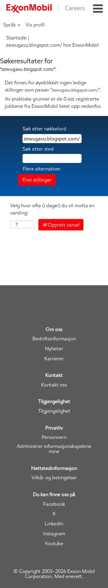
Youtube (54, 543)
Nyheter (54, 349)
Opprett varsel (63, 225)
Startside (16, 38)
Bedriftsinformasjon (54, 339)
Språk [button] (10, 25)
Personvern (54, 437)
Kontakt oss (54, 385)
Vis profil (35, 25)
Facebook (54, 504)
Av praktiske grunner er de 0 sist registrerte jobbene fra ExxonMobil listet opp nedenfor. (53, 102)
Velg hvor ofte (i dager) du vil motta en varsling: (52, 209)
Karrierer (54, 358)
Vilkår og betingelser (54, 477)
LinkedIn (54, 524)
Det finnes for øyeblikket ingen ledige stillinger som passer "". (53, 86)
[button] (98, 9)
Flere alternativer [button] (42, 169)
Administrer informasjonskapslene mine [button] (54, 448)
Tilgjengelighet (54, 411)
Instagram (54, 533)
